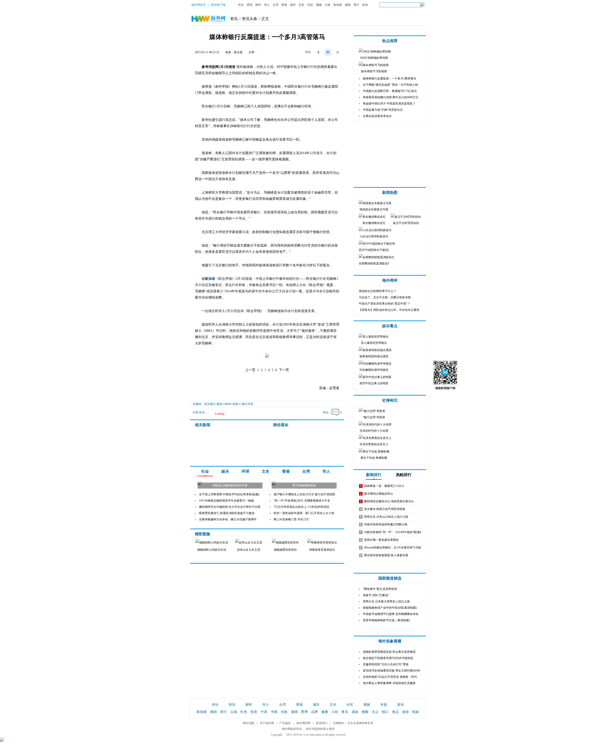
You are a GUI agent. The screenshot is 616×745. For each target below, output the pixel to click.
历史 (301, 5)
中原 (264, 712)
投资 (253, 712)
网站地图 (248, 723)
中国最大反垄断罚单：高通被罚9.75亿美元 (390, 91)
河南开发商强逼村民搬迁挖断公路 (385, 524)
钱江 (385, 712)
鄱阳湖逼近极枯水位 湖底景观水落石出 (389, 501)
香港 (284, 5)
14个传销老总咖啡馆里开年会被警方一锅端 (226, 500)
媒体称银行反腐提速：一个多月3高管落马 (389, 78)
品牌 (314, 712)
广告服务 (285, 723)
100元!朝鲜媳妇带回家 (374, 57)
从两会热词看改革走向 (377, 116)
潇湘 (294, 712)
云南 (327, 5)
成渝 (355, 712)
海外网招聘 (303, 723)
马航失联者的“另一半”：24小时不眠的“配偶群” (394, 532)
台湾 (275, 5)
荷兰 (356, 5)
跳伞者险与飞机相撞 (374, 71)
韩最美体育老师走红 (322, 549)
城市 (293, 5)
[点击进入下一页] (267, 357)
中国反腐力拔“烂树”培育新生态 (383, 109)
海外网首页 (198, 5)
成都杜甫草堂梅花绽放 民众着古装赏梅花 (389, 652)
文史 (266, 471)
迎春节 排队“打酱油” (376, 595)
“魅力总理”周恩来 (374, 417)
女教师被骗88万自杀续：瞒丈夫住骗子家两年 (228, 519)
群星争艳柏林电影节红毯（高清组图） (387, 620)
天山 (375, 712)
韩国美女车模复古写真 (373, 209)
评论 (241, 5)
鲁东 (344, 712)
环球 (245, 471)
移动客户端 (218, 5)
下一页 (284, 370)
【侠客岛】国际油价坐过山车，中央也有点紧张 (389, 310)
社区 (310, 5)
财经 (258, 5)
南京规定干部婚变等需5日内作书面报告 (388, 658)
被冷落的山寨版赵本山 (378, 493)
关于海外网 (267, 723)
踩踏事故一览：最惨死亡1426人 (384, 486)
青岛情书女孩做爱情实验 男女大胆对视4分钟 (391, 670)
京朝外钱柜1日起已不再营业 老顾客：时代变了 (393, 677)
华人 (267, 5)
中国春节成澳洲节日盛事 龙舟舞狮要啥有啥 (390, 614)
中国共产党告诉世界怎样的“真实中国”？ (384, 303)
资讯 (249, 5)
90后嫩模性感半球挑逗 (373, 370)
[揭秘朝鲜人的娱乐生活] (211, 542)
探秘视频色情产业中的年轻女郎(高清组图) (390, 607)
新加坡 (337, 5)
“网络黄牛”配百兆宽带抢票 (380, 589)
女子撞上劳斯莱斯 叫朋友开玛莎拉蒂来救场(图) (229, 494)
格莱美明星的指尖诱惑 (373, 356)
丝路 (284, 712)
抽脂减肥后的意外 (285, 549)
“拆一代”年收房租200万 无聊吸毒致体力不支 (302, 500)
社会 (205, 471)
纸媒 (415, 712)
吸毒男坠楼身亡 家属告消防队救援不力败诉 (227, 513)
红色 (243, 712)
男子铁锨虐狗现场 (304, 485)
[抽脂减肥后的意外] (285, 542)
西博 (304, 712)
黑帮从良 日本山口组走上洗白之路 (386, 516)
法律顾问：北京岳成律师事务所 (353, 723)
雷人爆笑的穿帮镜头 (374, 343)
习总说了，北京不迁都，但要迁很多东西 (385, 297)
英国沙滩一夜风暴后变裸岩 (381, 540)
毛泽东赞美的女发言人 (373, 444)
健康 (324, 712)
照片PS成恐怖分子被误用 (375, 250)
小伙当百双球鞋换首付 (373, 236)
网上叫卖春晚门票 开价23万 (291, 519)
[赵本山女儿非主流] (248, 542)
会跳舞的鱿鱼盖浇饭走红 (375, 263)
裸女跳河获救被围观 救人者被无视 (386, 555)
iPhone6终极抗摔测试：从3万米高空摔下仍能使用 (395, 547)
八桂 (334, 712)
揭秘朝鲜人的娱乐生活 (211, 549)
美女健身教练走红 (373, 223)
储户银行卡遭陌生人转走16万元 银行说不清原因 (304, 494)
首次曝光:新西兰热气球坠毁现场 (384, 509)
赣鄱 (365, 712)
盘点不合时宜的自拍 (406, 223)
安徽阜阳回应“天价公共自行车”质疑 (386, 664)
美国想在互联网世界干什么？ (377, 291)
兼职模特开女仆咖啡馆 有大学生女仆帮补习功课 (229, 507)
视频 (319, 5)
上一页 (250, 370)
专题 (383, 704)
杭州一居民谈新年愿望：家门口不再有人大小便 (304, 513)
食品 (395, 712)
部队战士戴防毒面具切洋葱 (230, 485)
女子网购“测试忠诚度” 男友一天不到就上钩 (390, 84)
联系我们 (321, 723)
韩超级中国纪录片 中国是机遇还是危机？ (389, 103)
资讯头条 (249, 19)
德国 (348, 5)
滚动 (365, 5)
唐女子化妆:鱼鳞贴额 (373, 457)
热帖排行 (403, 475)
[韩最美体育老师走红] (322, 542)
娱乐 (225, 471)
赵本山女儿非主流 (248, 549)
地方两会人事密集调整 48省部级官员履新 (389, 683)
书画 (274, 712)
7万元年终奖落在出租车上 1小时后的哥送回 (301, 507)
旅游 (405, 712)
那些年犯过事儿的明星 (373, 383)
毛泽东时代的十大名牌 (373, 430)
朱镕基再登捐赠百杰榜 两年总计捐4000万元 (390, 97)
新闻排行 (373, 475)
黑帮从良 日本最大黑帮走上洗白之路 (386, 601)
